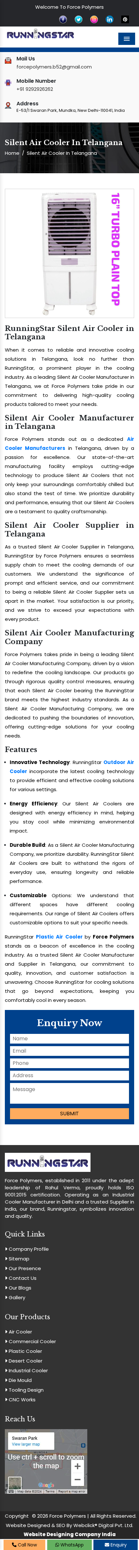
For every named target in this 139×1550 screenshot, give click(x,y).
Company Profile (28, 1249)
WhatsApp (71, 1545)
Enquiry (118, 1545)
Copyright (17, 1516)
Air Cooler (19, 1331)
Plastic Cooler (24, 1351)
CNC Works (21, 1399)
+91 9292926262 (34, 89)
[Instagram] (94, 19)
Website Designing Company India (70, 1534)
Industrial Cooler (27, 1370)
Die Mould (19, 1380)
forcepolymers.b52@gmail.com (54, 66)
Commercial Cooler (31, 1341)
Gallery (16, 1297)
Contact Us (22, 1278)
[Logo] (40, 34)
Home (12, 153)
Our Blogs (19, 1287)
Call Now (26, 1545)
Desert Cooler (24, 1360)
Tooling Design (25, 1389)
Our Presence (24, 1268)
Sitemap (18, 1258)
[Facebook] (63, 19)
